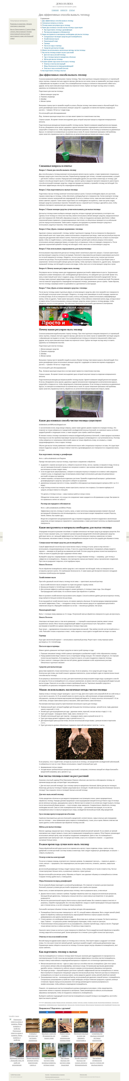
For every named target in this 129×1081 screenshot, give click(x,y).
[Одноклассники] (79, 1012)
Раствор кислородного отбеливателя (57, 32)
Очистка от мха (116, 1005)
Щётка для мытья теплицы (53, 59)
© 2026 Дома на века (15, 1074)
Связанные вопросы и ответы (52, 23)
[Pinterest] (63, 1012)
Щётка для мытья (90, 1005)
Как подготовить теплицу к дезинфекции (58, 30)
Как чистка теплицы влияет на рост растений (58, 52)
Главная (55, 10)
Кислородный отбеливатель (104, 1002)
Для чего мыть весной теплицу (55, 55)
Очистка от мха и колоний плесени (56, 68)
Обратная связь (83, 1074)
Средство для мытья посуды (54, 48)
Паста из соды (71, 1005)
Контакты (47, 1074)
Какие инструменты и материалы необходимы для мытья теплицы (65, 34)
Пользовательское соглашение (57, 1074)
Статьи (72, 10)
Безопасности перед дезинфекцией (103, 1005)
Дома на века (64, 3)
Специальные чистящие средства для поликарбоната (63, 36)
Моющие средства (60, 1002)
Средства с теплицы (82, 1002)
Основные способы (92, 1002)
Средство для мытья (80, 1005)
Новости (63, 10)
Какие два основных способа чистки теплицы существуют (62, 27)
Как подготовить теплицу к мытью (54, 70)
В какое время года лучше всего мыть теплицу (58, 61)
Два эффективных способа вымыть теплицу (57, 21)
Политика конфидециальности (52, 1077)
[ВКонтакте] (47, 1012)
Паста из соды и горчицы (53, 46)
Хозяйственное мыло (51, 39)
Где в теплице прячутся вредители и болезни (60, 57)
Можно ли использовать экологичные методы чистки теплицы (63, 50)
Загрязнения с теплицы (71, 1002)
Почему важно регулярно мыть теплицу (56, 25)
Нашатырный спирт (51, 41)
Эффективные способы (50, 1002)
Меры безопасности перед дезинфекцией (58, 66)
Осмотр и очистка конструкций (54, 64)
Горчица (47, 43)
